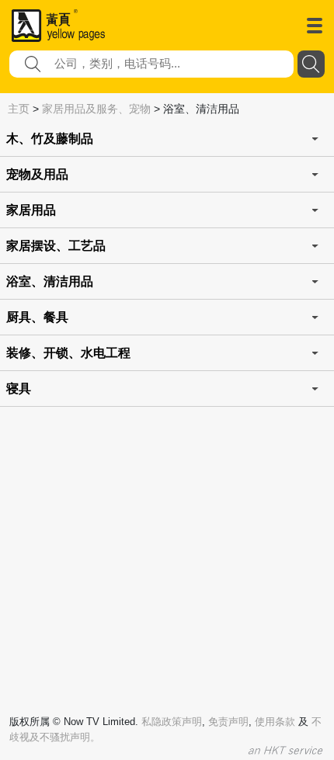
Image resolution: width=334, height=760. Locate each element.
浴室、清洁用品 (49, 281)
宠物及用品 (37, 174)
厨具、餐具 (37, 317)
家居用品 (31, 210)
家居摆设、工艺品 (56, 245)
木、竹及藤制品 (49, 138)
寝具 (18, 388)
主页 (19, 108)
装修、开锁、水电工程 (68, 352)
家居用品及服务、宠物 (96, 108)
